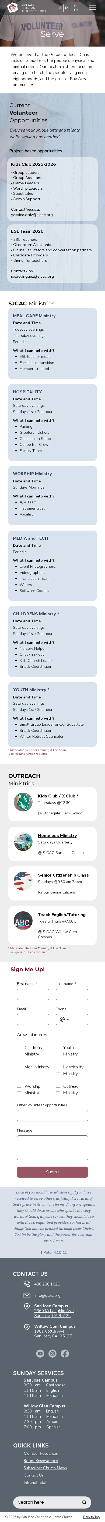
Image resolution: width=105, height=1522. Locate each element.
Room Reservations (41, 1460)
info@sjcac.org (47, 1295)
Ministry (57, 835)
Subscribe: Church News (45, 1467)
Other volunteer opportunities (42, 1105)
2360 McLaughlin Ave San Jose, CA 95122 (54, 1313)
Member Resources (41, 1453)
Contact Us (33, 1475)
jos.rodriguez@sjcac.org (32, 276)
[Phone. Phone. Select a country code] (64, 1019)
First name (27, 983)
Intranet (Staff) (36, 1482)
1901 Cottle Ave (49, 1331)
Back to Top (91, 1517)
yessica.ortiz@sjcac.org (32, 214)
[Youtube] (40, 1354)
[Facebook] (65, 1354)
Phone (61, 1009)
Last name (66, 983)
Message (24, 1130)
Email (23, 1009)
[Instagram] (52, 1354)
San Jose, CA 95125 (53, 1336)
